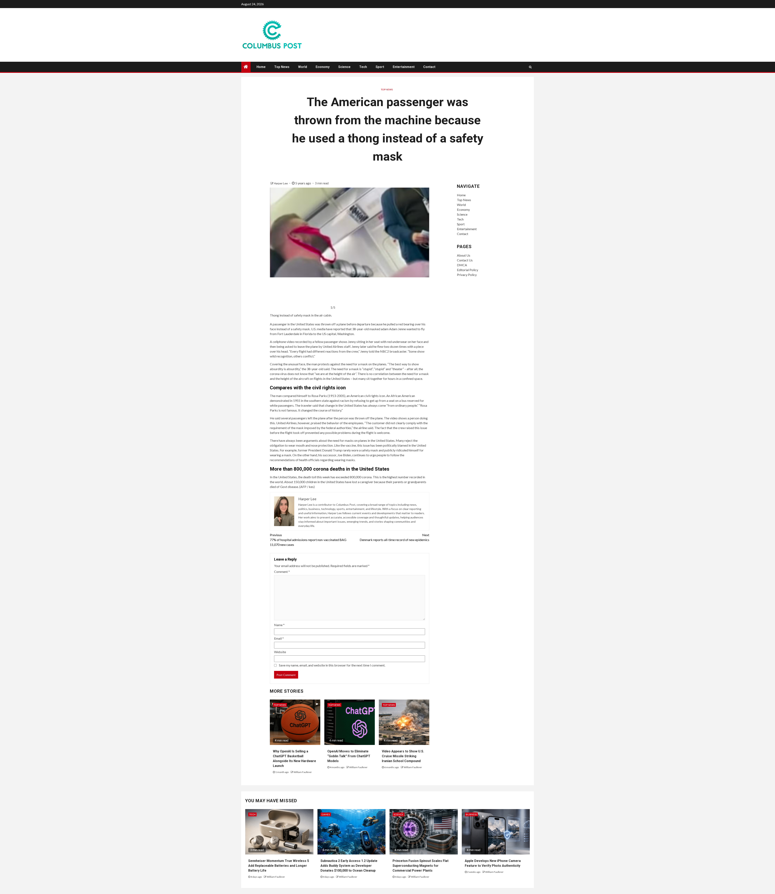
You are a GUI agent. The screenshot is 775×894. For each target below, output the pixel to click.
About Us (463, 255)
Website (280, 652)
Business (471, 814)
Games (326, 814)
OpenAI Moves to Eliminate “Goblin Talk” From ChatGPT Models (348, 756)
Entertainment (404, 67)
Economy (323, 67)
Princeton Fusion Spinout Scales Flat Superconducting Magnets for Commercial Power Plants (420, 865)
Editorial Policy (467, 270)
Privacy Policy (467, 275)
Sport (380, 67)
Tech (363, 67)
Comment (282, 571)
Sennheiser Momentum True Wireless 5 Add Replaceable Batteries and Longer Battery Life (278, 865)
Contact (429, 67)
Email (279, 638)
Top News (281, 67)
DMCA (462, 265)
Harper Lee (281, 183)
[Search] (530, 67)
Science (344, 67)
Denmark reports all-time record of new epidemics (394, 537)
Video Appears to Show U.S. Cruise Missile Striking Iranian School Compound (403, 756)
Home (261, 67)
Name (279, 625)
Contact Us (465, 260)
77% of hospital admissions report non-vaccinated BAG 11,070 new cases (308, 539)
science (398, 814)
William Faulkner (302, 772)
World (302, 67)
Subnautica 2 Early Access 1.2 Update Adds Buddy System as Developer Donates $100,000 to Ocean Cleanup (348, 865)
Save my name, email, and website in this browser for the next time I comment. (332, 665)
